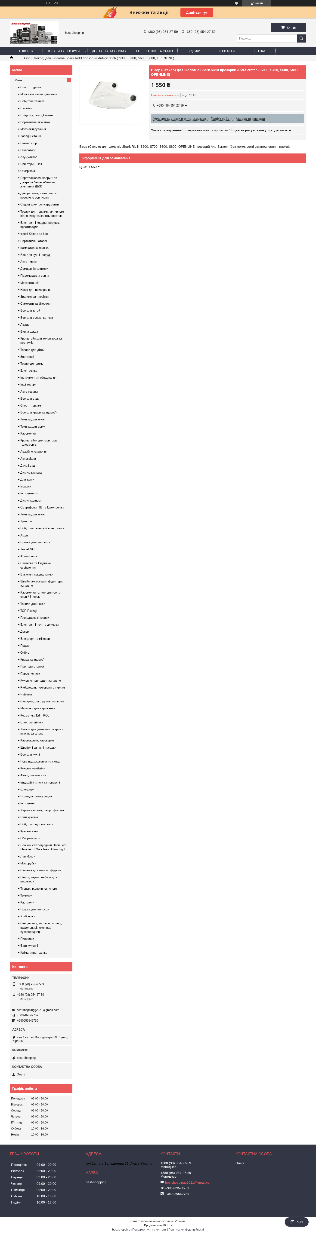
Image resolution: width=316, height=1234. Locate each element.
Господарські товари (34, 617)
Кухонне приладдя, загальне (40, 680)
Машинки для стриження (37, 708)
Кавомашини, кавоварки (37, 740)
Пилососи (27, 938)
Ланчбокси (27, 856)
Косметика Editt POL (34, 715)
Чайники (26, 694)
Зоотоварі (27, 356)
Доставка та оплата (109, 51)
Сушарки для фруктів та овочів (42, 701)
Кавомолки (28, 433)
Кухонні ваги (29, 831)
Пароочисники (30, 673)
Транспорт (27, 521)
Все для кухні (30, 754)
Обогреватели (30, 838)
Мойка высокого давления (38, 94)
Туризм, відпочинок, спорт (38, 888)
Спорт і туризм (30, 87)
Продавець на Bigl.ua (158, 1225)
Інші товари (28, 384)
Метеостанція (29, 283)
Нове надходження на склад (40, 761)
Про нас (259, 51)
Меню (19, 80)
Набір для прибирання (35, 289)
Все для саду (30, 398)
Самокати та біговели (35, 303)
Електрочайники (31, 722)
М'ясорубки (28, 863)
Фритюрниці (28, 556)
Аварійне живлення (33, 451)
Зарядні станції (31, 136)
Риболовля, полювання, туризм (42, 687)
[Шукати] (301, 38)
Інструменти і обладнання (38, 377)
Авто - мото (28, 261)
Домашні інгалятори (34, 268)
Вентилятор (28, 143)
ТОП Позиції (28, 610)
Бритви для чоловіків (35, 542)
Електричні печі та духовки (39, 624)
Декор (24, 631)
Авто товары (29, 391)
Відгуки (194, 51)
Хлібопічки (27, 916)
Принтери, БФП (31, 164)
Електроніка (28, 370)
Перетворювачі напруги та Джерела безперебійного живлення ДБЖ (38, 182)
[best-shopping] (34, 43)
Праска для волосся (34, 909)
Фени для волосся (33, 775)
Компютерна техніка (34, 248)
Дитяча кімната (31, 472)
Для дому (27, 479)
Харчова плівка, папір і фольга (42, 810)
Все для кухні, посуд (35, 255)
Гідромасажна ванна (34, 275)
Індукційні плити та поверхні (40, 782)
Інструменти (28, 493)
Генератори (28, 150)
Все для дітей (30, 310)
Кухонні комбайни (32, 768)
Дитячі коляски (30, 500)
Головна (26, 51)
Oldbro (24, 652)
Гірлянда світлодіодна (36, 796)
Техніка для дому (32, 426)
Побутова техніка (32, 101)
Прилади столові (32, 666)
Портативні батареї (33, 241)
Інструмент (28, 803)
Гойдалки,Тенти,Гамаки (36, 115)
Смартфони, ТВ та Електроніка (42, 507)
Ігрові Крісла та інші (34, 234)
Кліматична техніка (33, 952)
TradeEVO (27, 549)
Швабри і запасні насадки (38, 747)
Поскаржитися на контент (149, 1229)
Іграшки (25, 486)
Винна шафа (29, 331)
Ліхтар (24, 324)
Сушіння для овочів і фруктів (40, 870)
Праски (25, 645)
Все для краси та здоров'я (38, 412)
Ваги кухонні (29, 817)
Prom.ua (180, 1221)
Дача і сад (27, 465)
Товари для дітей (32, 350)
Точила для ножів (32, 604)
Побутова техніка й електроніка (42, 528)
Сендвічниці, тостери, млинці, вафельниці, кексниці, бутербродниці (41, 927)
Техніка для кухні (32, 419)
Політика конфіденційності (186, 1229)
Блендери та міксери (35, 638)
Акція (24, 535)
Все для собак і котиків (36, 317)
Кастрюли (27, 902)
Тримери (26, 895)
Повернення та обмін (154, 51)
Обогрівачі (27, 171)
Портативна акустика (35, 122)
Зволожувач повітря (34, 296)
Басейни (26, 108)
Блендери (27, 789)
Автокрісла (28, 458)
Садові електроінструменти (39, 204)
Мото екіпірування (33, 129)
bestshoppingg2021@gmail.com (38, 1010)
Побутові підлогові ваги (36, 824)
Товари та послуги (63, 51)
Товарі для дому (31, 363)
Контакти (227, 51)
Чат (300, 1222)
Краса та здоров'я (32, 659)
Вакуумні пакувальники (36, 574)
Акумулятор (28, 157)
